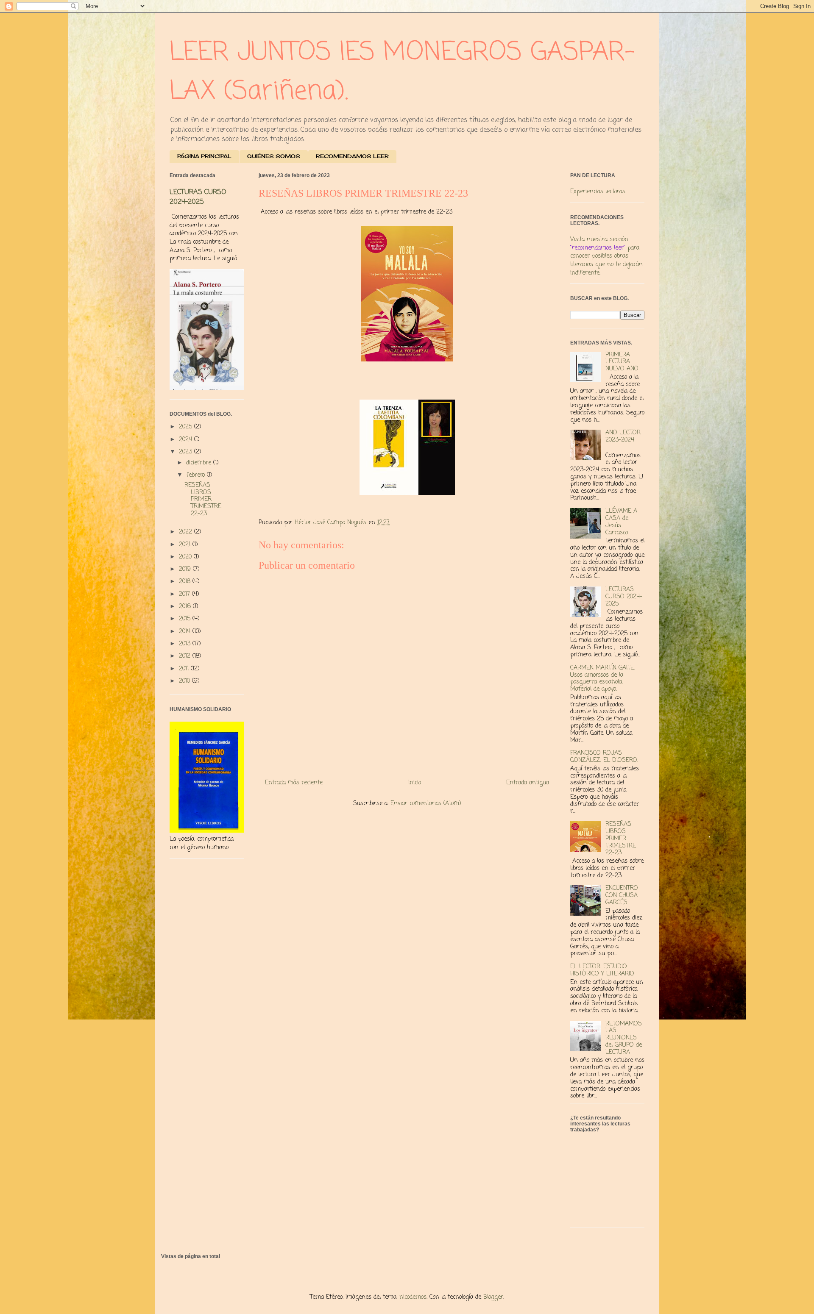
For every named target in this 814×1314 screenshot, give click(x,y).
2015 (185, 618)
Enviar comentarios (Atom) (425, 803)
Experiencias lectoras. (598, 191)
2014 (185, 631)
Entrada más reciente (294, 782)
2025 (186, 426)
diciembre (199, 462)
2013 (185, 643)
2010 (185, 681)
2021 (185, 544)
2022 (186, 532)
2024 (186, 439)
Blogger (493, 1297)
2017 (185, 594)
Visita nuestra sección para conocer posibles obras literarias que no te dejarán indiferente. (606, 256)
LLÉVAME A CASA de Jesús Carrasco (621, 522)
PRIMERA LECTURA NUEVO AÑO (621, 362)
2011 (185, 668)
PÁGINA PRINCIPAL (204, 156)
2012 (185, 656)
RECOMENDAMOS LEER (352, 156)
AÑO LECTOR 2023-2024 (623, 436)
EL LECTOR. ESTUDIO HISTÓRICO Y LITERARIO (602, 970)
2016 (186, 606)
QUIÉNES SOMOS (273, 156)
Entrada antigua (527, 782)
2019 (186, 569)
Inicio (414, 782)
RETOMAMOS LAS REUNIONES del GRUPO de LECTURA (623, 1038)
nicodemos (413, 1297)
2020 (186, 557)
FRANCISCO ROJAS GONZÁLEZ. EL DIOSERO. (604, 757)
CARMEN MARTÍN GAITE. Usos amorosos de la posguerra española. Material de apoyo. (602, 679)
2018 (185, 581)
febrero (196, 475)
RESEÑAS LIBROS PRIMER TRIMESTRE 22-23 (202, 499)
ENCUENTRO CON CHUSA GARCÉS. (621, 895)
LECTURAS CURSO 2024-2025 (198, 197)
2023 (186, 451)
